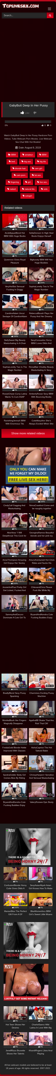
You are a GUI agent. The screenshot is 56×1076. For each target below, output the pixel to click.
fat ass (37, 175)
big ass (27, 161)
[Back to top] (46, 1067)
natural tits (29, 189)
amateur (29, 154)
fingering (15, 182)
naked (13, 189)
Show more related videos (28, 433)
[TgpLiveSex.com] (23, 6)
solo (45, 189)
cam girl (38, 168)
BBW (13, 154)
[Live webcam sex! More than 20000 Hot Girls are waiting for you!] (28, 864)
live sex (43, 182)
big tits (43, 161)
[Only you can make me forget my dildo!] (28, 483)
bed (13, 161)
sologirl (28, 196)
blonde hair (20, 168)
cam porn (20, 175)
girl (29, 182)
